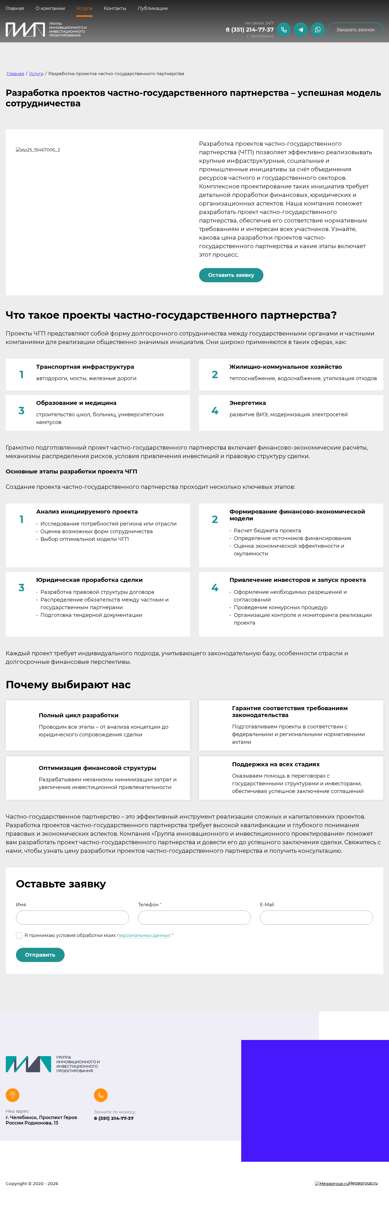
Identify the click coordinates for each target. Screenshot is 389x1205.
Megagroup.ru (363, 1183)
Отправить (40, 955)
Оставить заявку (231, 275)
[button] (355, 29)
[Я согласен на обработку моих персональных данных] (19, 935)
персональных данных (143, 935)
